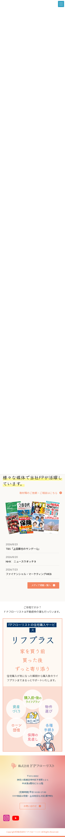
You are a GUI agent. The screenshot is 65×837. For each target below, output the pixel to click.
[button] (41, 492)
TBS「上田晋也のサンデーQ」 (23, 548)
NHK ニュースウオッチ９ (21, 561)
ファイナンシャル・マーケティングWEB (29, 574)
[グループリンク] (32, 685)
